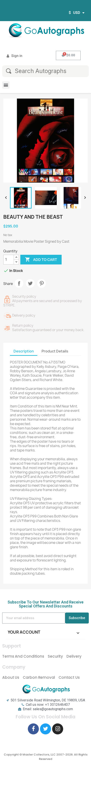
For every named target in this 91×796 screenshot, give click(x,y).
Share (19, 283)
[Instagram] (57, 728)
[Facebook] (33, 728)
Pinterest (41, 283)
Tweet (30, 283)
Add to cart (41, 259)
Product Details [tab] (55, 351)
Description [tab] (23, 351)
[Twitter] (45, 728)
